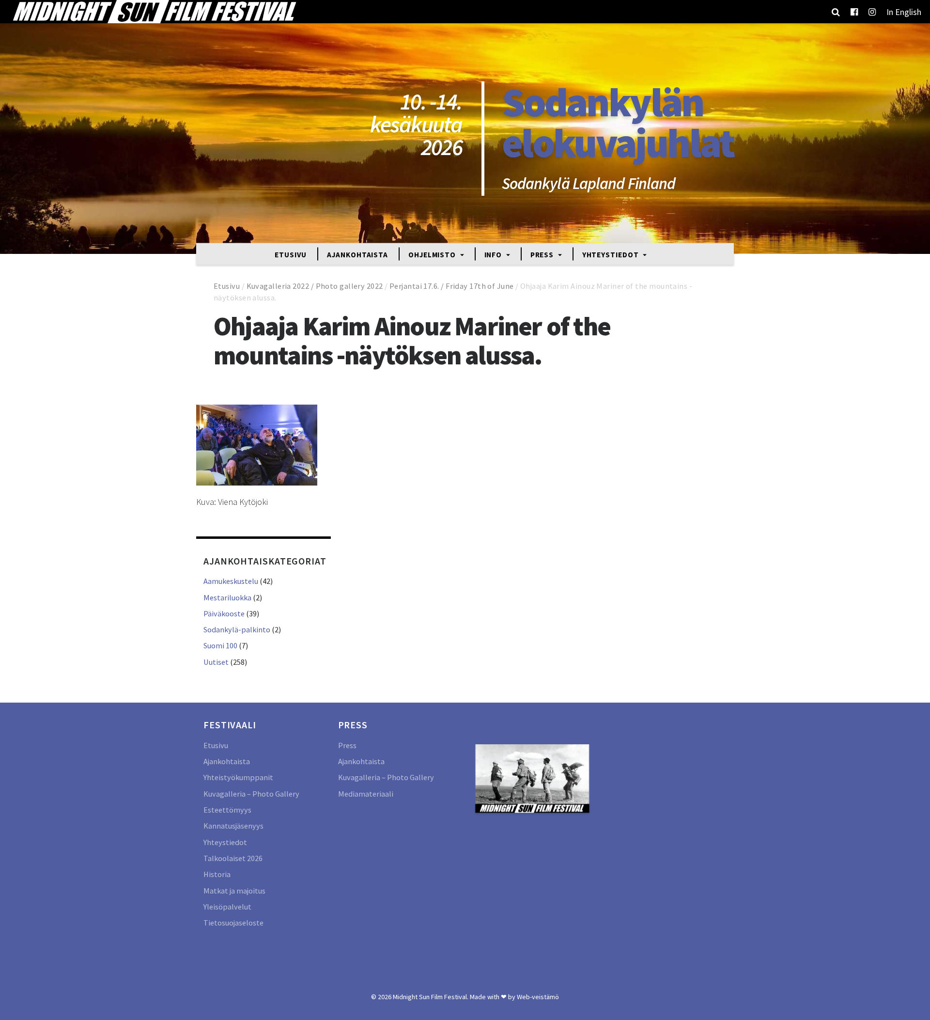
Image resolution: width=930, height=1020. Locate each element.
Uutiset (216, 662)
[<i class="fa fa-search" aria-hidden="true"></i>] (836, 11)
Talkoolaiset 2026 (233, 858)
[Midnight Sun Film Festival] (154, 11)
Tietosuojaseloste (233, 922)
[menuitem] (903, 11)
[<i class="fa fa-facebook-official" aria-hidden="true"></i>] (854, 11)
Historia (217, 874)
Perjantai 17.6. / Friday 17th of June (451, 286)
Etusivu (291, 254)
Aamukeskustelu (230, 581)
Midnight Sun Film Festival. (430, 996)
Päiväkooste (224, 613)
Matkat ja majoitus (234, 890)
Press (543, 254)
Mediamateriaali (365, 794)
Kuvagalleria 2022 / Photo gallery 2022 (315, 286)
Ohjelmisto (433, 254)
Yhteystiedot (611, 254)
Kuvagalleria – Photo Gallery (251, 794)
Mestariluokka (227, 597)
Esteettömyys (227, 810)
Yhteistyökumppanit (238, 777)
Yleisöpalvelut (227, 906)
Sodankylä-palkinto (236, 629)
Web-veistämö (538, 996)
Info (494, 254)
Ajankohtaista (357, 254)
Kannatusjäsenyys (233, 826)
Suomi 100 (220, 645)
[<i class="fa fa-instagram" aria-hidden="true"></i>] (872, 11)
